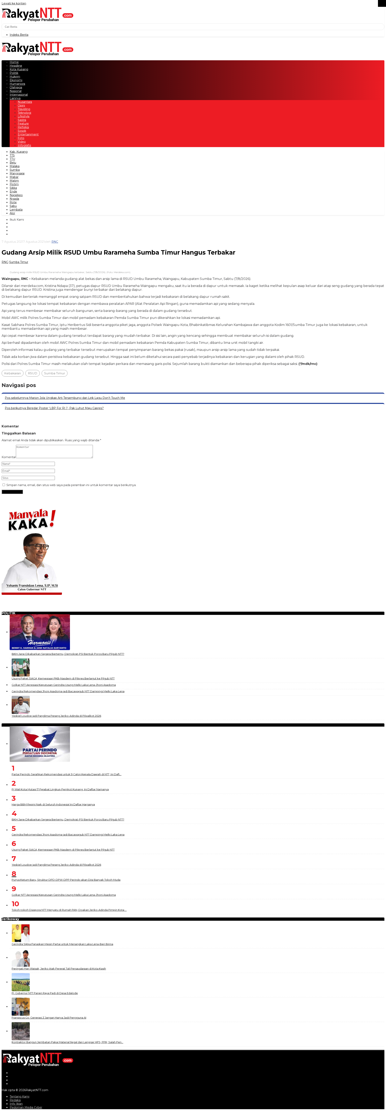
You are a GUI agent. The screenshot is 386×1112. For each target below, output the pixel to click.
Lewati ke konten (14, 3)
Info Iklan (16, 1104)
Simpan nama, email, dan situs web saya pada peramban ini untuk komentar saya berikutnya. (71, 485)
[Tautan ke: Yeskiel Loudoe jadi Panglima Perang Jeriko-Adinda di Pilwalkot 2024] (21, 705)
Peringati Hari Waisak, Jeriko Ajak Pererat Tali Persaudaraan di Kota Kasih (59, 968)
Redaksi (15, 1100)
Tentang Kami (19, 1096)
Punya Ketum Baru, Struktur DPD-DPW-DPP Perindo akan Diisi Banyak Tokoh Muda (66, 879)
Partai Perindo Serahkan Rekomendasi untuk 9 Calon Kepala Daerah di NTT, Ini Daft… (66, 774)
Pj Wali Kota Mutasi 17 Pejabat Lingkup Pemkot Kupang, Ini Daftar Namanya (60, 789)
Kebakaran (12, 373)
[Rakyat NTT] (38, 14)
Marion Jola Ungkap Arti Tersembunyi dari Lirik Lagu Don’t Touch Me (65, 398)
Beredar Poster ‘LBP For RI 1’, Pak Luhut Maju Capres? (54, 408)
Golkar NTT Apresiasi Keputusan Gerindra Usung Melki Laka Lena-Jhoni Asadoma (64, 684)
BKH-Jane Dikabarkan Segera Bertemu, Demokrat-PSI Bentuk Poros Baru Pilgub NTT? (68, 653)
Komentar (9, 457)
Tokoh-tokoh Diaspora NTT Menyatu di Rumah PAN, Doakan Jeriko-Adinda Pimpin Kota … (69, 909)
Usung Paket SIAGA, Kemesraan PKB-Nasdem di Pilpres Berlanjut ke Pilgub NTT (63, 678)
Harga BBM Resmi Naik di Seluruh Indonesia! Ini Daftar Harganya (53, 804)
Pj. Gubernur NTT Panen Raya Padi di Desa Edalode (45, 993)
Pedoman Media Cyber (26, 1107)
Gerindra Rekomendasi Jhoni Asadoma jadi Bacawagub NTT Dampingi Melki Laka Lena (68, 691)
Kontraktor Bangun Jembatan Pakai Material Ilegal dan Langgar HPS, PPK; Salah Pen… (67, 1042)
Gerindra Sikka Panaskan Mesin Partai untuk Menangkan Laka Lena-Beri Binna (62, 944)
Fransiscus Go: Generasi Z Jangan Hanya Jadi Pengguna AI (49, 1017)
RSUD (32, 373)
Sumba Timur (18, 262)
